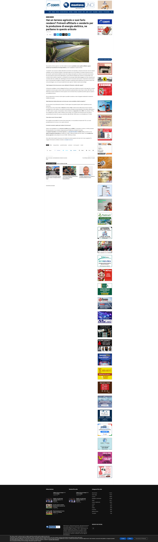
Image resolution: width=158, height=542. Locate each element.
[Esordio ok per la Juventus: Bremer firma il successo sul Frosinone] (49, 506)
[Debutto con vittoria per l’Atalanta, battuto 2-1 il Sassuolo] (49, 500)
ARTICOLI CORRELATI (51, 163)
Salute (90, 11)
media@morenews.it (68, 139)
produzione (70, 145)
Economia (75, 11)
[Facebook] (93, 528)
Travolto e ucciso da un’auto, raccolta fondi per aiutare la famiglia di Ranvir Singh (53, 177)
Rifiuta (130, 538)
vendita (82, 145)
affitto (51, 145)
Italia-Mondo (95, 11)
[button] (111, 12)
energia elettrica (56, 145)
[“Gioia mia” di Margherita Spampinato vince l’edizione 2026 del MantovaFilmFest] (70, 170)
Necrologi (100, 11)
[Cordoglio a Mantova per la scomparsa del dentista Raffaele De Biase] (87, 170)
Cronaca (53, 11)
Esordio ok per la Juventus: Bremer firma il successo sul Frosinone (59, 506)
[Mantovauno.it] (79, 5)
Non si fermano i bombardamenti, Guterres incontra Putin (56, 158)
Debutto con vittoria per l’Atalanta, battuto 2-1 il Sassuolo (58, 500)
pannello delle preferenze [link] (54, 539)
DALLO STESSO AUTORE (62, 163)
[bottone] (105, 59)
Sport (84, 11)
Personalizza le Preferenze (141, 538)
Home (50, 11)
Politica (57, 11)
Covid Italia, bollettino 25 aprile (88, 157)
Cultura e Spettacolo (64, 11)
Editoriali (71, 11)
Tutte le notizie (106, 11)
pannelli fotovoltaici (63, 145)
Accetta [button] (122, 538)
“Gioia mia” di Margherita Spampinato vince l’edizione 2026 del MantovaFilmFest (70, 177)
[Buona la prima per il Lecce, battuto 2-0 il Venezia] (49, 512)
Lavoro (87, 11)
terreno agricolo (76, 145)
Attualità (80, 11)
